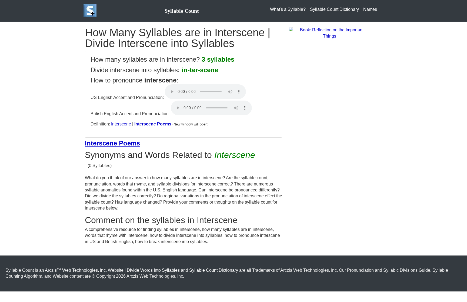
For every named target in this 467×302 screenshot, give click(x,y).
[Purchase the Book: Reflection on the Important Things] (329, 33)
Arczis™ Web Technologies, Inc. (76, 270)
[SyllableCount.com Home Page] (91, 10)
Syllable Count (182, 11)
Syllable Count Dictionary (334, 9)
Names (370, 9)
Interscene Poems (152, 124)
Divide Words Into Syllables (153, 270)
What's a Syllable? (288, 9)
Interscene (121, 124)
